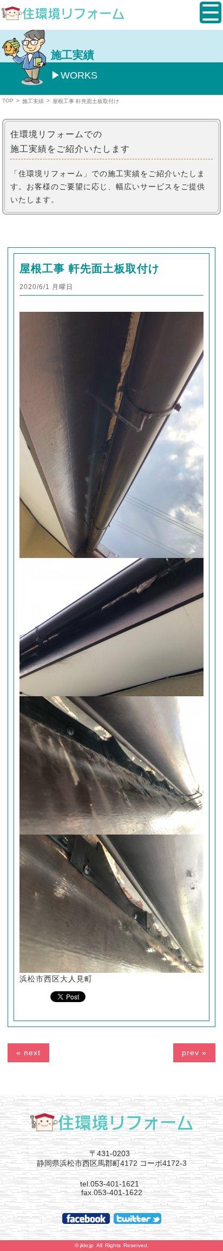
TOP (8, 101)
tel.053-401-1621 (109, 1183)
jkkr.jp (87, 1245)
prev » (194, 1052)
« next (28, 1052)
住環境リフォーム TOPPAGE (111, 1122)
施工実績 (33, 101)
